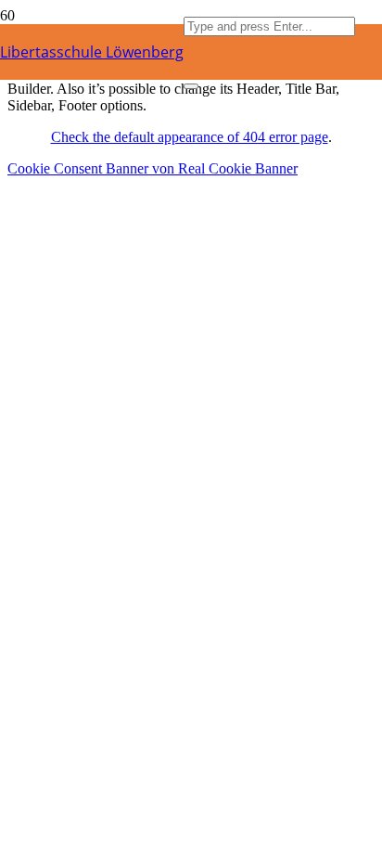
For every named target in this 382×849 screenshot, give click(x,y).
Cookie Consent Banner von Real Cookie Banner (152, 168)
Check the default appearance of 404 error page (189, 137)
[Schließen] (191, 86)
